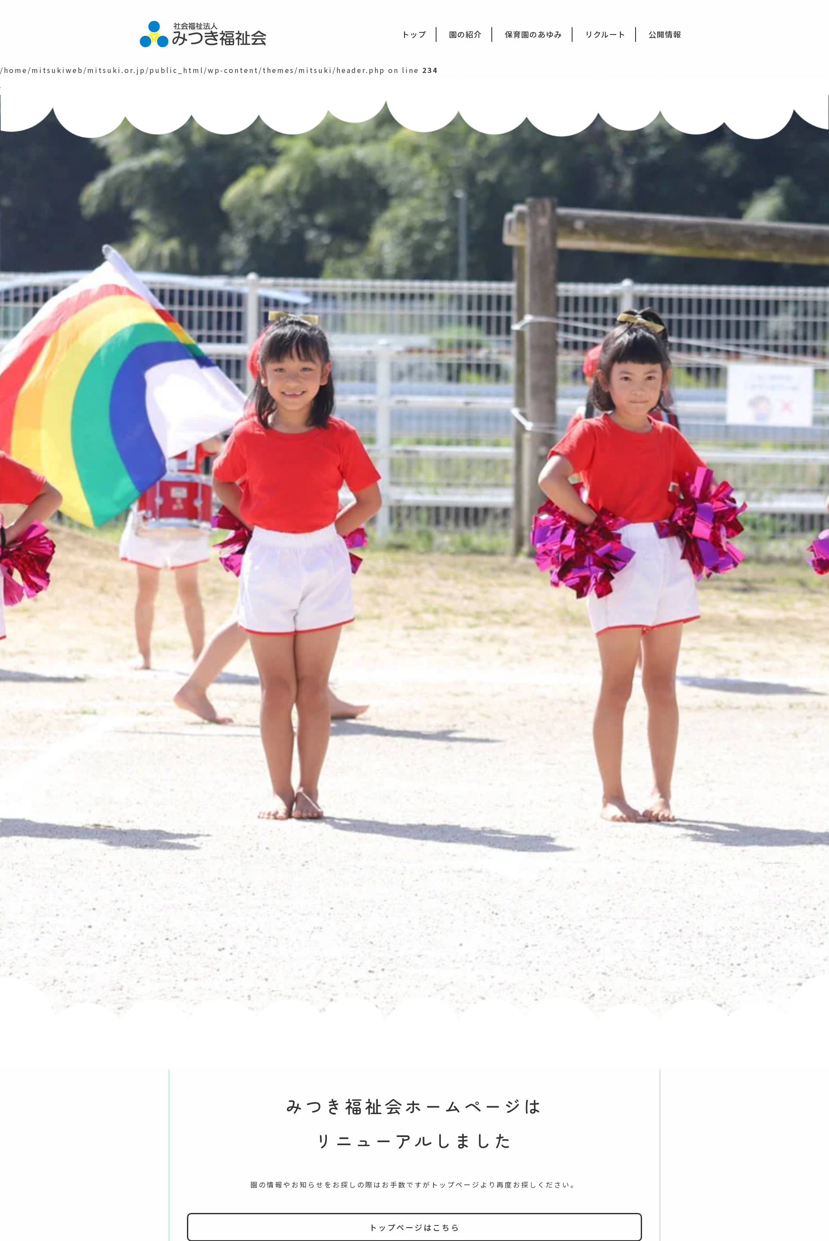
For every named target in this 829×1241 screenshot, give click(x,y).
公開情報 (665, 34)
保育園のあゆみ (533, 34)
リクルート (605, 34)
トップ (414, 34)
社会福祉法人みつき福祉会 (208, 33)
